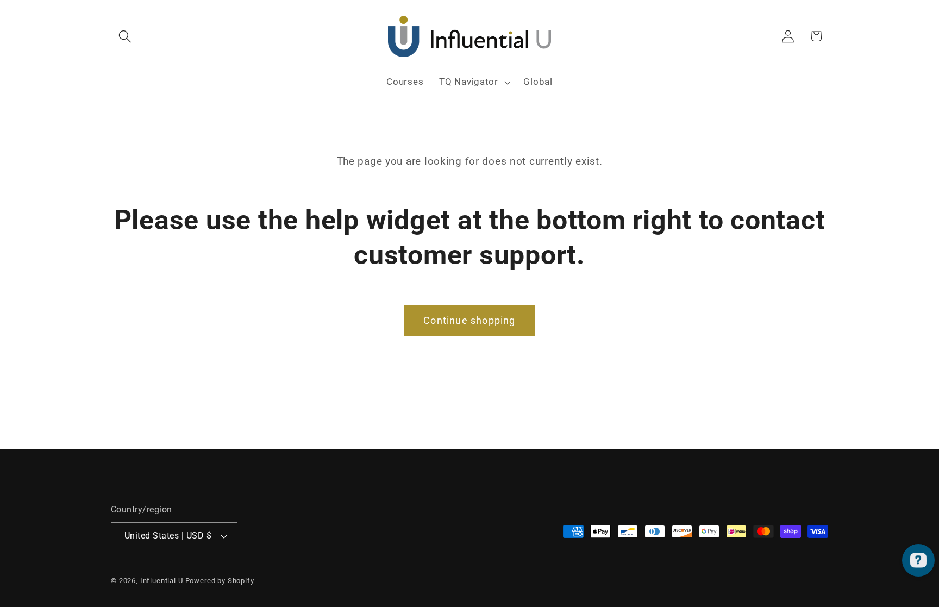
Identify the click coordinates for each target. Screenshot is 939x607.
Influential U (161, 581)
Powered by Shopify (219, 581)
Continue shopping (469, 320)
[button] (125, 36)
